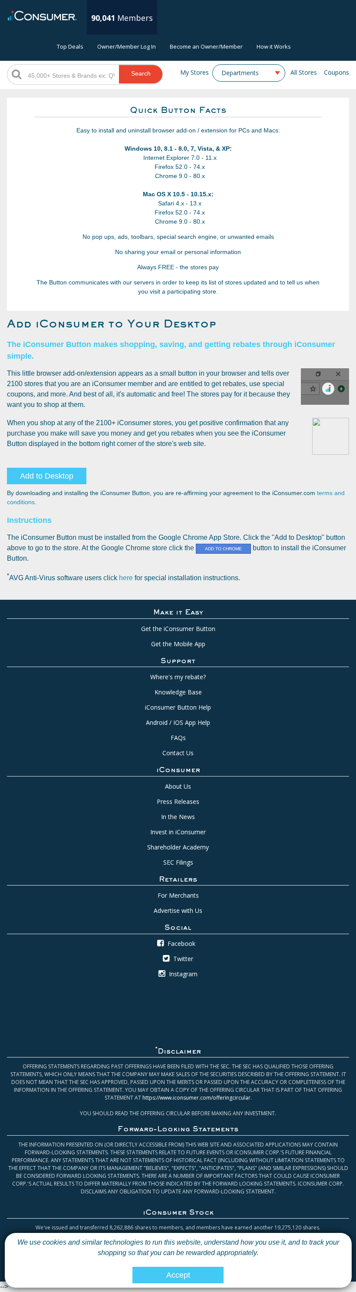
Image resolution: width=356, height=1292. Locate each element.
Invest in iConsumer (178, 832)
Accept (178, 1275)
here (126, 578)
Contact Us (178, 753)
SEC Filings (178, 862)
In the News (178, 817)
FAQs (178, 738)
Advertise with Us (178, 910)
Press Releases (178, 801)
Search (141, 73)
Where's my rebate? (178, 677)
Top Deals (70, 46)
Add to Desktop (46, 476)
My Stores (194, 72)
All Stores (303, 72)
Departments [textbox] (240, 73)
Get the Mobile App (178, 644)
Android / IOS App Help (178, 722)
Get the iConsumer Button (178, 629)
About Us (178, 786)
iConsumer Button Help (178, 707)
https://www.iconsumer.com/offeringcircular (196, 1097)
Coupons (336, 72)
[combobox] (248, 73)
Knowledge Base (178, 692)
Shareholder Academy (178, 847)
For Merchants (178, 895)
